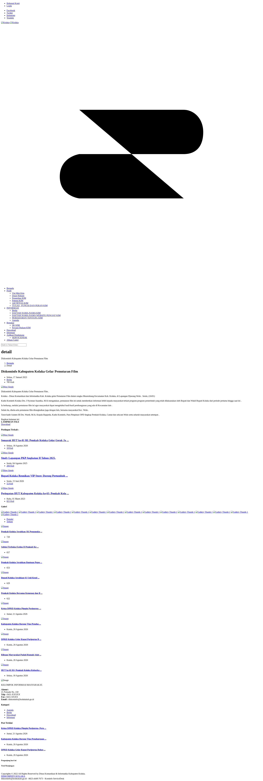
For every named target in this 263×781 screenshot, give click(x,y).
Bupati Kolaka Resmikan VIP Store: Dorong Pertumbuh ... (34, 475)
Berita (9, 380)
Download (5, 424)
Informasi (11, 717)
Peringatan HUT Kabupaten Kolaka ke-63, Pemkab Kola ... (35, 493)
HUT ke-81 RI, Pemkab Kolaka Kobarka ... (21, 670)
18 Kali (10, 448)
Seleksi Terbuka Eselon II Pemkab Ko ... (20, 547)
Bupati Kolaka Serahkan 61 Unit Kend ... (20, 578)
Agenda (10, 710)
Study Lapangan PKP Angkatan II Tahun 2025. (28, 458)
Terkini (10, 521)
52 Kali (10, 483)
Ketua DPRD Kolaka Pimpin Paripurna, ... (21, 608)
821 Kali (10, 501)
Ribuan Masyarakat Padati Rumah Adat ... (21, 655)
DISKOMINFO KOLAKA (13, 776)
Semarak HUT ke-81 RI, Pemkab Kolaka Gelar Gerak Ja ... (35, 440)
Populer (10, 519)
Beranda (10, 363)
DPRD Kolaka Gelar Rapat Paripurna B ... (21, 639)
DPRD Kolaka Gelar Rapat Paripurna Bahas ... (23, 750)
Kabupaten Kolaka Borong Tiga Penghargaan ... (23, 739)
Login (9, 6)
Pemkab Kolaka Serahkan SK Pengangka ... (21, 531)
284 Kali (10, 466)
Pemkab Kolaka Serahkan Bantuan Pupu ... (21, 562)
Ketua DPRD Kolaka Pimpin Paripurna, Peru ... (23, 728)
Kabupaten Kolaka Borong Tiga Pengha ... (21, 624)
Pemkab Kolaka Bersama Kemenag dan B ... (21, 593)
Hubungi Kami (13, 3)
